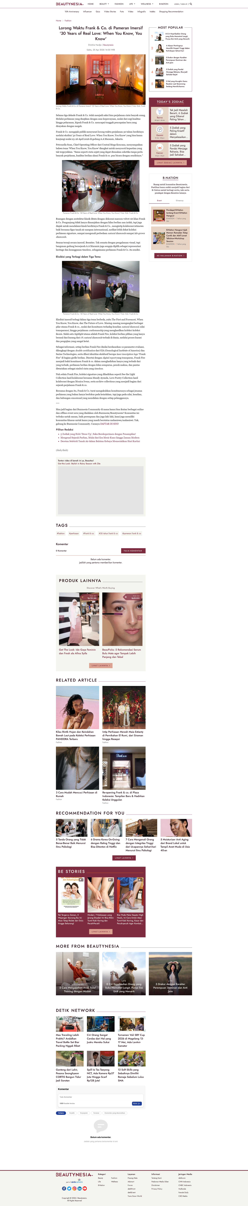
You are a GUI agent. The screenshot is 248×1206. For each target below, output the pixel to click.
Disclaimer (156, 1185)
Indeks (152, 11)
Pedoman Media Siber (160, 1181)
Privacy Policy (157, 1189)
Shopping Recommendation (171, 11)
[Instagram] (74, 1188)
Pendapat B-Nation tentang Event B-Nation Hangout (176, 213)
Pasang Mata (132, 1178)
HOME (91, 3)
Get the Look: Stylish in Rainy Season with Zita (79, 463)
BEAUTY (103, 3)
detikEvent (131, 1192)
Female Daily (183, 1192)
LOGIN (176, 4)
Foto (122, 11)
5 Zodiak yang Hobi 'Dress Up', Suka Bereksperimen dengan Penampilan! (98, 434)
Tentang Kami (157, 1178)
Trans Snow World (135, 1196)
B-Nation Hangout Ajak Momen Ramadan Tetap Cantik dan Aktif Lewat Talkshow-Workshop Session (177, 236)
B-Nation (101, 1185)
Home (58, 20)
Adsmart (131, 1181)
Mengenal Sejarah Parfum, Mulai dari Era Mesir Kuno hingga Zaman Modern (100, 437)
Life (99, 1181)
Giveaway (179, 200)
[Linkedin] (80, 1188)
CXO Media (183, 1196)
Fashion (68, 20)
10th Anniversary (72, 11)
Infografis (141, 11)
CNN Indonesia (185, 1181)
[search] (191, 4)
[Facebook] (64, 1188)
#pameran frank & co (131, 533)
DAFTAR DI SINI (109, 423)
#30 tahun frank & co (108, 533)
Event (159, 200)
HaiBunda (182, 1189)
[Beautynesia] (70, 4)
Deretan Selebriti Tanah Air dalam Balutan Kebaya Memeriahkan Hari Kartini (100, 441)
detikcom (182, 1178)
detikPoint (131, 1189)
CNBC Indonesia (185, 1185)
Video (130, 11)
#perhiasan (74, 533)
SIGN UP (184, 4)
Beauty (100, 1178)
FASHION (119, 3)
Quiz (98, 11)
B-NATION (163, 3)
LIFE (131, 3)
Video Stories (110, 11)
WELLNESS (146, 3)
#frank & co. (88, 533)
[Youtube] (85, 1188)
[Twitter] (69, 1188)
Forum (130, 1185)
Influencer (87, 11)
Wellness (114, 1181)
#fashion (60, 533)
